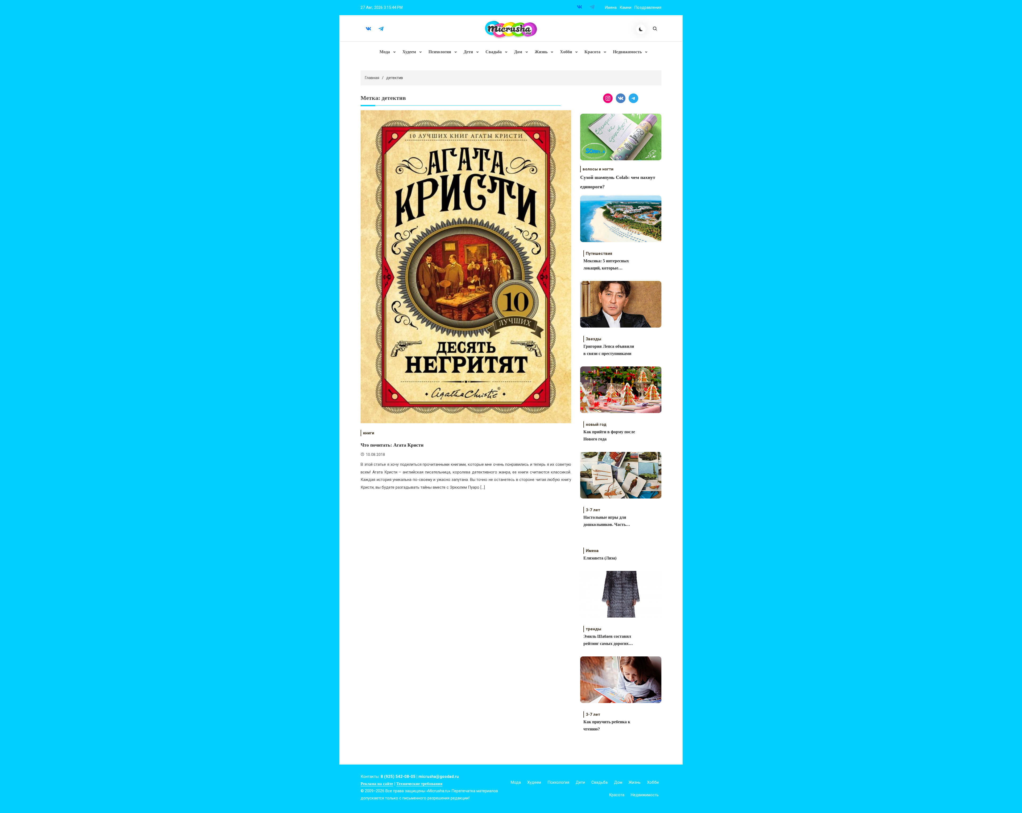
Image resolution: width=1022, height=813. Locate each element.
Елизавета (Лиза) (599, 558)
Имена (611, 7)
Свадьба (493, 52)
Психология (439, 52)
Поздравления (647, 7)
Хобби (566, 52)
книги (368, 433)
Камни (625, 7)
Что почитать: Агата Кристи (392, 445)
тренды (593, 629)
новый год (596, 424)
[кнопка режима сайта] (641, 29)
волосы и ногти (598, 169)
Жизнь (541, 52)
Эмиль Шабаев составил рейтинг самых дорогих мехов (607, 640)
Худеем (409, 52)
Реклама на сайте (377, 783)
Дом (518, 52)
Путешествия (599, 253)
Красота (592, 52)
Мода (385, 52)
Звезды (593, 339)
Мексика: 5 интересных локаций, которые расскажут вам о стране (606, 265)
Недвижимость (627, 52)
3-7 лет (593, 510)
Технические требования (419, 783)
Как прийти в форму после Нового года (609, 435)
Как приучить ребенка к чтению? (606, 725)
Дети (468, 52)
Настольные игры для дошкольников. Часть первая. (604, 521)
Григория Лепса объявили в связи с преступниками (608, 350)
